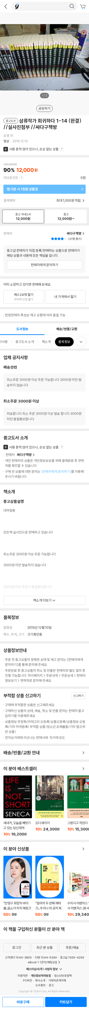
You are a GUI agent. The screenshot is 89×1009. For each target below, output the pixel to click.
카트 (83, 6)
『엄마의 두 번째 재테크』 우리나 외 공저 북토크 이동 (49, 886)
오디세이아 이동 (49, 805)
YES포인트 (10, 178)
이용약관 (23, 975)
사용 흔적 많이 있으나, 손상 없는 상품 (34, 149)
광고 (51, 985)
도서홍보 (40, 985)
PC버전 (27, 980)
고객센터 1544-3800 (18, 957)
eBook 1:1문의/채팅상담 (42, 962)
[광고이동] (72, 6)
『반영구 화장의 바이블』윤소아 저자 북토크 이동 (17, 886)
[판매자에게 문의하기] (56, 471)
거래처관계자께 (57, 980)
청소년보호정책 (63, 975)
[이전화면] (5, 6)
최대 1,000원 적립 (68, 200)
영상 (6, 141)
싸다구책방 (24, 455)
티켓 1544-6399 (46, 957)
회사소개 (40, 980)
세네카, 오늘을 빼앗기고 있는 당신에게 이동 (17, 805)
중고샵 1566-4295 (72, 957)
